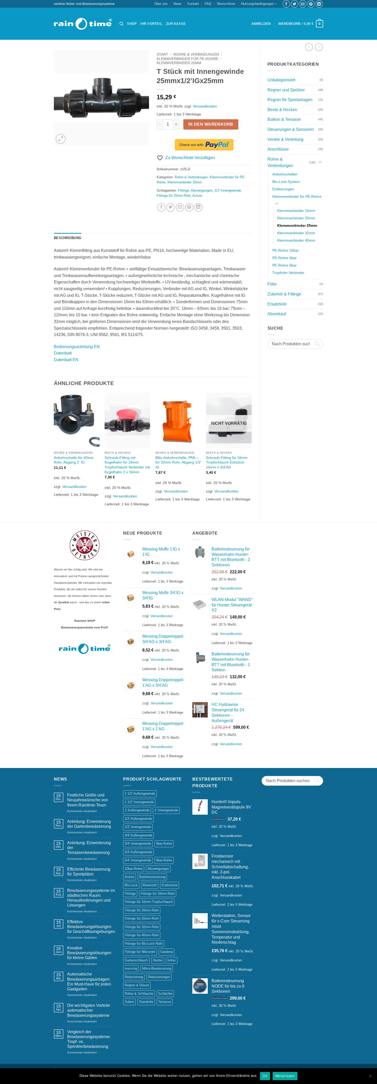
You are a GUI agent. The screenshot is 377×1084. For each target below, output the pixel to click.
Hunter (158, 960)
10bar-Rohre (134, 869)
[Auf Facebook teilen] (286, 3)
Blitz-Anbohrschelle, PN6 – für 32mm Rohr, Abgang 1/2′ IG (178, 462)
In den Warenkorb (210, 124)
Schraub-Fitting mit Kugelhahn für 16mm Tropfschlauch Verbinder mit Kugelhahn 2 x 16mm (127, 465)
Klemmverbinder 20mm (296, 218)
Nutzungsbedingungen (257, 4)
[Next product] (309, 47)
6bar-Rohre (164, 860)
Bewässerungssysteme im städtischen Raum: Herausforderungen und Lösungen (91, 898)
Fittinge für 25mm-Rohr (174, 196)
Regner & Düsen (137, 985)
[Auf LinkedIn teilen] (319, 3)
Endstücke (169, 885)
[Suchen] (121, 24)
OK (265, 1076)
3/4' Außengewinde (138, 835)
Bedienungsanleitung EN (77, 346)
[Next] (251, 453)
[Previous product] (319, 47)
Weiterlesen (285, 1076)
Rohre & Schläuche (139, 994)
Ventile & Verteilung (285, 139)
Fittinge (183, 190)
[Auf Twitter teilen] (294, 3)
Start (162, 54)
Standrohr (146, 1002)
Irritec (171, 960)
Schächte (165, 994)
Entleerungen (283, 189)
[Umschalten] (320, 162)
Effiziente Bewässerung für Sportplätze (88, 871)
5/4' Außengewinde (138, 852)
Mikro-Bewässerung (156, 968)
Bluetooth (150, 885)
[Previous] (54, 453)
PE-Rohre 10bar (285, 250)
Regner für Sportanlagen (289, 99)
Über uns (161, 4)
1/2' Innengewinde (227, 190)
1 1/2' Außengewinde (140, 793)
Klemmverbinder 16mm (296, 211)
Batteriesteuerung (152, 877)
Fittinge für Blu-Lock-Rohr (144, 943)
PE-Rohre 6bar (284, 265)
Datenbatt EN (66, 360)
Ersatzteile (277, 304)
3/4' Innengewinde (138, 843)
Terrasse (164, 1002)
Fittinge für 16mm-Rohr (158, 893)
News (177, 4)
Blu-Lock (131, 885)
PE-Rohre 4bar (284, 258)
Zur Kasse (176, 24)
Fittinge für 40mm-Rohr (142, 935)
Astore (197, 196)
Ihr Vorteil (151, 24)
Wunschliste (226, 4)
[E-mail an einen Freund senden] (302, 3)
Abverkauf (276, 314)
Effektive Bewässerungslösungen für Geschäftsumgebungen (91, 927)
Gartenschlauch (136, 960)
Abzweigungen (201, 190)
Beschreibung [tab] (67, 238)
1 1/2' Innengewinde (139, 802)
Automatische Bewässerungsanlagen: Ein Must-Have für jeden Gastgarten (89, 981)
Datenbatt (63, 353)
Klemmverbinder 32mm (296, 233)
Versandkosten (205, 106)
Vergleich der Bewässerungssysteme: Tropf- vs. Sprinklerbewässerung (89, 1039)
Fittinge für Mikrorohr (140, 952)
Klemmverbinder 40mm (296, 240)
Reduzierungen (159, 977)
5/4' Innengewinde (138, 860)
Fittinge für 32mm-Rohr (142, 927)
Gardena (166, 952)
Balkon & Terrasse (284, 119)
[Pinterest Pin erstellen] (311, 3)
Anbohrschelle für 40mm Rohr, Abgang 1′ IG (74, 460)
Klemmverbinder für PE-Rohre (296, 196)
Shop (132, 24)
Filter (272, 284)
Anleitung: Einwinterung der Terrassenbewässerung (89, 848)
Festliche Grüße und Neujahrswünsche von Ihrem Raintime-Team (87, 800)
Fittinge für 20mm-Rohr (142, 910)
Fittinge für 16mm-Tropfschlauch (149, 902)
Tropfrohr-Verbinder (288, 273)
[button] (261, 24)
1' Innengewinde (166, 810)
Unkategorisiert (281, 80)
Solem (129, 1002)
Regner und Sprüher (286, 90)
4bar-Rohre (164, 843)
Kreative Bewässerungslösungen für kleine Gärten (89, 953)
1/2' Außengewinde (138, 819)
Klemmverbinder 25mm (297, 225)
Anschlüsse (278, 149)
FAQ (208, 4)
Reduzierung (134, 977)
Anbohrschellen (284, 174)
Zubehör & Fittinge (284, 294)
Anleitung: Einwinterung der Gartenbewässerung (89, 824)
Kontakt (193, 4)
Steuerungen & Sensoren (290, 129)
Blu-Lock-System (286, 182)
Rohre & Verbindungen (280, 162)
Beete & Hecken (282, 109)
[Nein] (370, 1077)
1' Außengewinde (137, 810)
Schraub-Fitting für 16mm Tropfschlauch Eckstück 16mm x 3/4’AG (226, 462)
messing (131, 968)
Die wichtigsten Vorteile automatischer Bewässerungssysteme (88, 1010)
